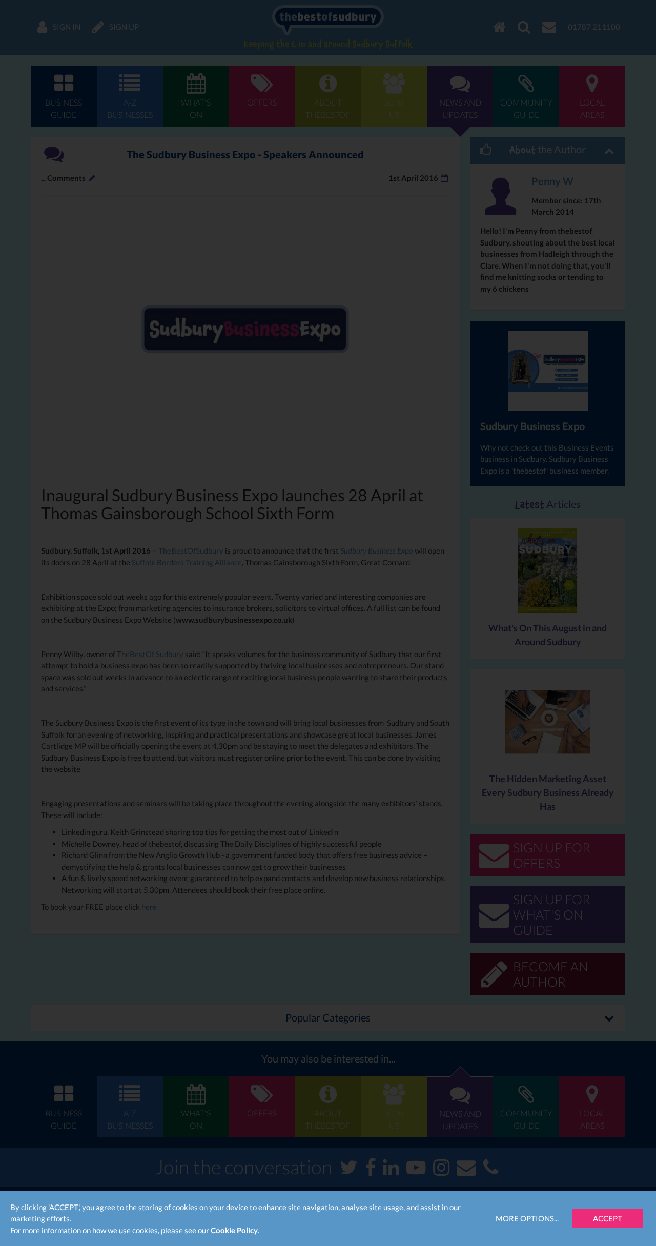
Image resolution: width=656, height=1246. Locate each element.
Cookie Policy (234, 1230)
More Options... (527, 1218)
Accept (607, 1218)
